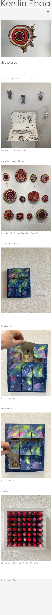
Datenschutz (18, 580)
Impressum (6, 580)
